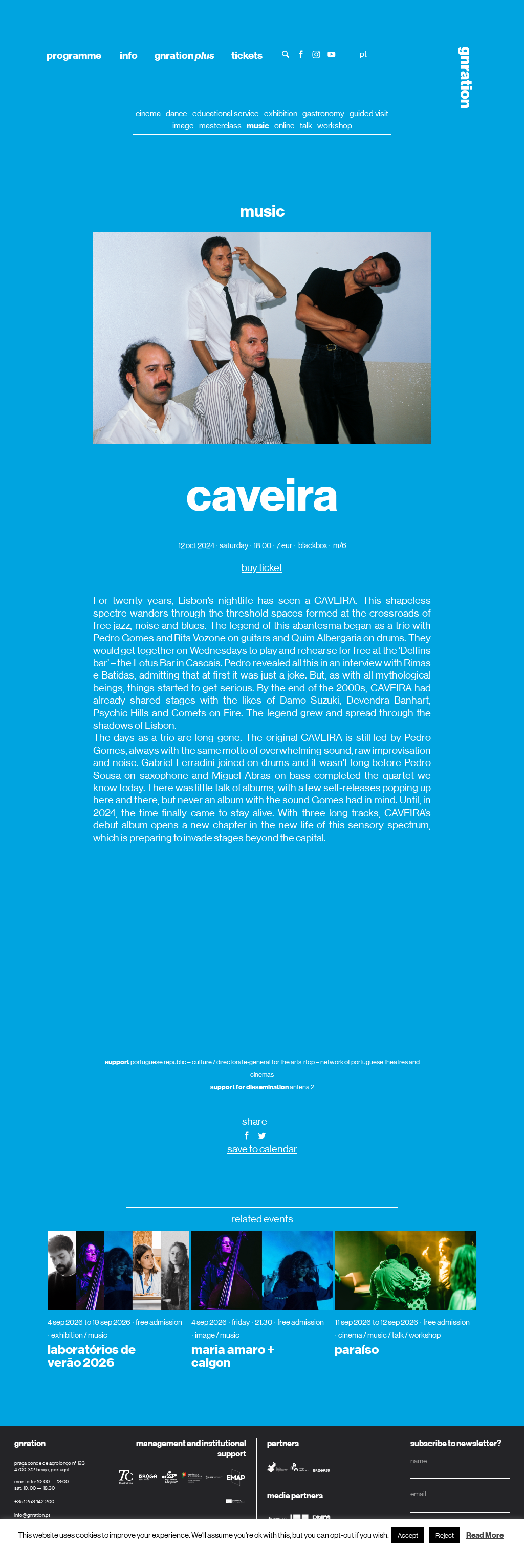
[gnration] (461, 77)
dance (176, 113)
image (183, 125)
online (284, 125)
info (129, 55)
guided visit (369, 113)
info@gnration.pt (32, 1515)
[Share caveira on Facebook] (246, 1135)
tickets (247, 55)
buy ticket (262, 568)
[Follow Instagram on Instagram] (316, 53)
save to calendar (262, 1149)
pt (363, 54)
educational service (225, 113)
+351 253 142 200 (34, 1501)
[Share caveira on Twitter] (262, 1135)
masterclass (220, 125)
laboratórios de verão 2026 (92, 1356)
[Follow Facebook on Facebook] (301, 53)
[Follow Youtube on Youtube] (331, 53)
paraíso (357, 1350)
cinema (148, 113)
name (418, 1461)
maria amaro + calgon (232, 1356)
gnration (184, 55)
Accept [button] (408, 1535)
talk (306, 125)
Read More (485, 1535)
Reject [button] (444, 1535)
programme (74, 55)
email (418, 1494)
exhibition (280, 113)
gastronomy (323, 113)
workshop (334, 125)
